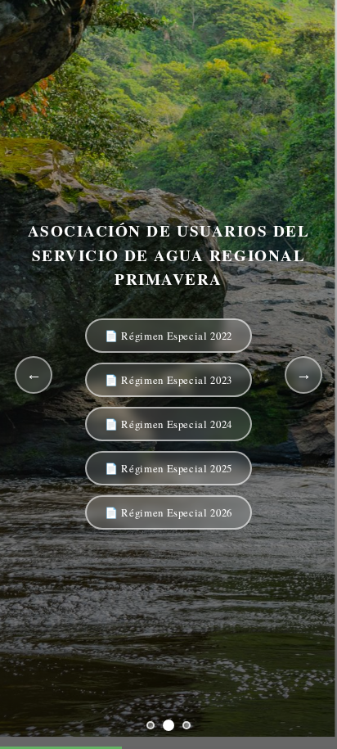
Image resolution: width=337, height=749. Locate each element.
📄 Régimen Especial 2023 (168, 379)
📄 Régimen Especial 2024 (168, 424)
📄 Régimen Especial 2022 (168, 335)
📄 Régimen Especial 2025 (168, 468)
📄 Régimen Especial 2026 (168, 512)
